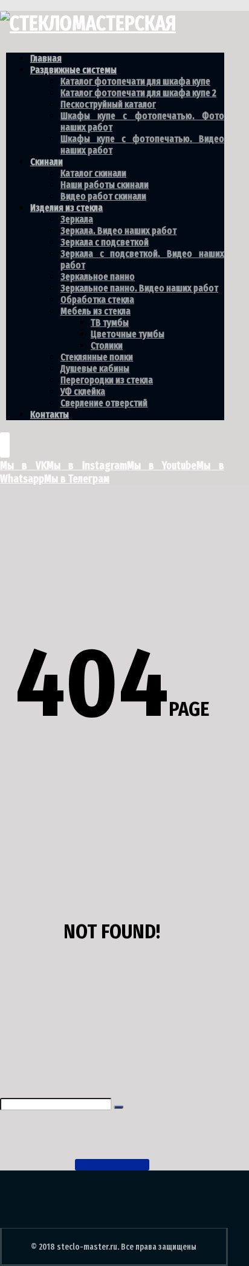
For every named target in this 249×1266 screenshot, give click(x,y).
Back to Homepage (112, 1164)
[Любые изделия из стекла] (88, 23)
